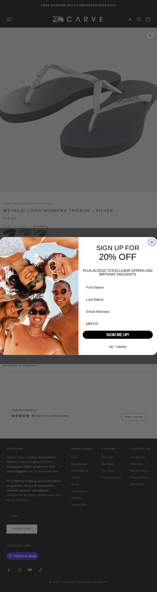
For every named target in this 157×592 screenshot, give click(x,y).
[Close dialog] (151, 242)
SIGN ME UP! (117, 334)
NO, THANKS (117, 346)
